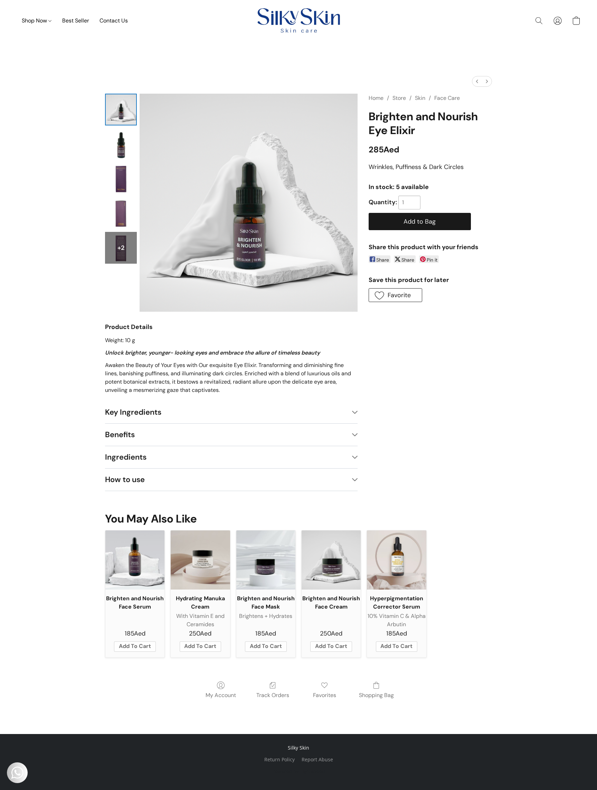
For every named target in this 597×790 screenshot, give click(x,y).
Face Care (447, 98)
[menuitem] (477, 81)
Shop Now (35, 20)
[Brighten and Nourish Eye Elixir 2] (121, 179)
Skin (420, 98)
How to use (125, 479)
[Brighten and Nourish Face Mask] (265, 560)
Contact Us (114, 20)
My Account (221, 695)
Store (399, 98)
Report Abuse (317, 759)
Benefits (120, 435)
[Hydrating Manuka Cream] (200, 560)
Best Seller (75, 20)
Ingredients (125, 457)
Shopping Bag (376, 695)
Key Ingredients (133, 412)
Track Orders (272, 695)
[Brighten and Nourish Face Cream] (331, 560)
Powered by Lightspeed (298, 771)
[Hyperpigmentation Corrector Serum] (396, 560)
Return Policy (279, 759)
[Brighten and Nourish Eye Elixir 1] (121, 144)
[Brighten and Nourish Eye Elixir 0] (121, 109)
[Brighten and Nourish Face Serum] (134, 560)
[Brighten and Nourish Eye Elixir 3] (121, 213)
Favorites (324, 695)
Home (376, 98)
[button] (298, 20)
